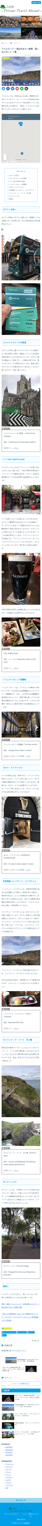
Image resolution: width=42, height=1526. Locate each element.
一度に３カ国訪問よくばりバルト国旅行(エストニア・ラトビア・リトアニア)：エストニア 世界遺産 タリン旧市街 (20, 1317)
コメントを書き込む (21, 1384)
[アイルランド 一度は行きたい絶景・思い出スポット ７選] (12, 88)
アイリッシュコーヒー (10, 1332)
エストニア (9, 1467)
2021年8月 (9, 1455)
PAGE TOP (21, 1500)
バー (5, 1335)
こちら (15, 448)
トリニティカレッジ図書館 (18, 184)
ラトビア (8, 1482)
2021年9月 (9, 1452)
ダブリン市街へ (14, 175)
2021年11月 (9, 1450)
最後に (11, 199)
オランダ (8, 1469)
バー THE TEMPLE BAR (17, 181)
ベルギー (8, 1480)
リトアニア (9, 1485)
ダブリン (31, 1332)
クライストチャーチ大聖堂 (18, 178)
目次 (18, 171)
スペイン (8, 1475)
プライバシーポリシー (11, 1514)
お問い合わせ (21, 1519)
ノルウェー (9, 1477)
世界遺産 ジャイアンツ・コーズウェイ (21, 190)
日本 (7, 1488)
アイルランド (7, 1328)
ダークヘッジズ (14, 196)
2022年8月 (9, 1447)
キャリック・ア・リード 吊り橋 (20, 193)
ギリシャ (8, 1472)
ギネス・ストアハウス (16, 187)
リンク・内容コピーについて (31, 1515)
